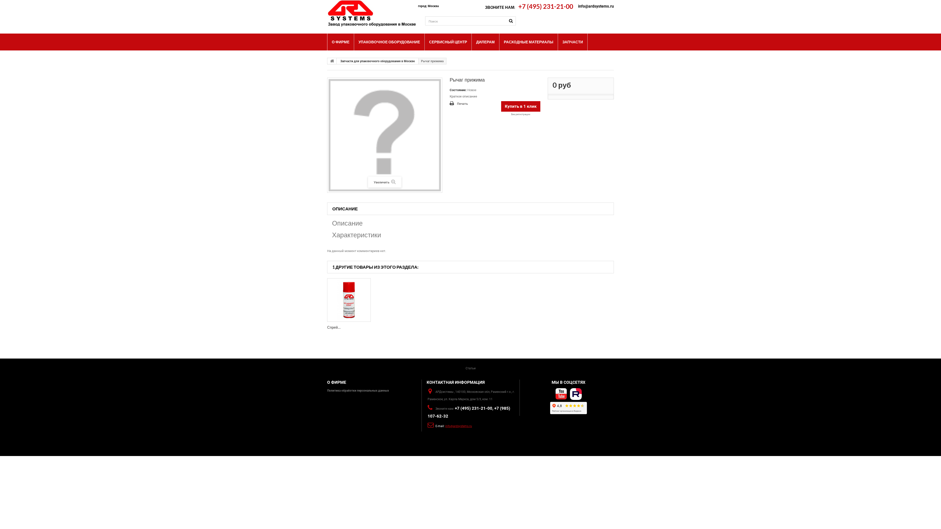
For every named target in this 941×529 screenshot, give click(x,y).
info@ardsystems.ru (596, 6)
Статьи (471, 368)
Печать (462, 104)
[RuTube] (576, 394)
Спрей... (334, 327)
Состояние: (458, 90)
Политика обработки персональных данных (358, 390)
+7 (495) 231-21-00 (545, 6)
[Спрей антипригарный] (349, 300)
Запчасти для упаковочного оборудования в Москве (377, 61)
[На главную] (332, 61)
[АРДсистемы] (372, 13)
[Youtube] (561, 394)
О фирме (336, 382)
